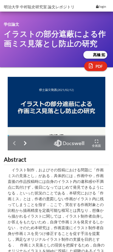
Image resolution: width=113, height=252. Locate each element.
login (102, 6)
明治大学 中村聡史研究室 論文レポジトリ (39, 6)
